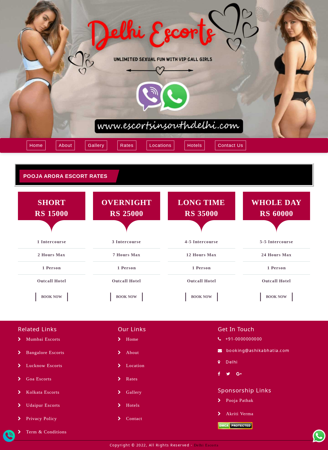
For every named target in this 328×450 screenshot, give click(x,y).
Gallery (96, 145)
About (65, 145)
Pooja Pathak (239, 400)
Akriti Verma (239, 413)
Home (36, 145)
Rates (127, 145)
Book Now (51, 297)
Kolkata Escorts (42, 392)
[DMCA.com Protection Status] (235, 425)
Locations (160, 145)
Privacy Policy (41, 418)
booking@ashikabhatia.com (258, 350)
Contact (134, 418)
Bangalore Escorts (45, 352)
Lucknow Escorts (44, 365)
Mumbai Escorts (43, 339)
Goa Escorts (39, 378)
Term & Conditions (46, 431)
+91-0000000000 (243, 339)
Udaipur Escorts (43, 405)
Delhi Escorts (206, 445)
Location (135, 365)
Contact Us (230, 145)
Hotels (194, 145)
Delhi (231, 362)
